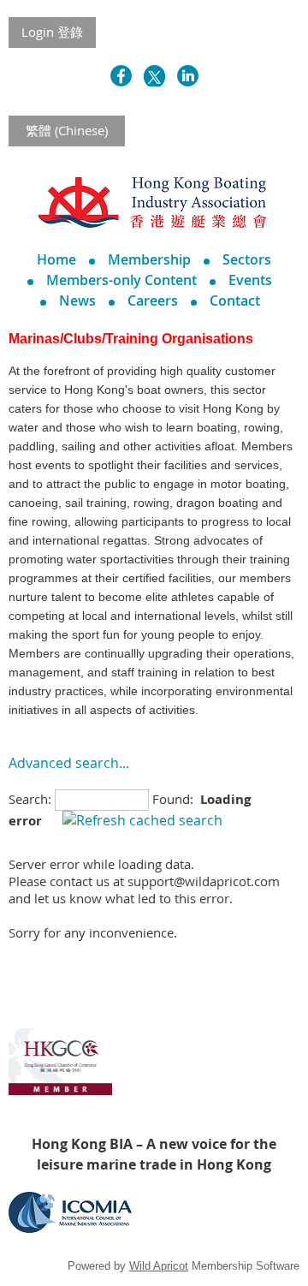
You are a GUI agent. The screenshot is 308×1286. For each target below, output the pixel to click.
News (77, 300)
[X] (154, 75)
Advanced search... (69, 762)
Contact (235, 300)
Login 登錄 (52, 31)
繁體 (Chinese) (67, 130)
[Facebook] (121, 75)
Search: (30, 798)
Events (250, 280)
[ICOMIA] (70, 1227)
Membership (149, 259)
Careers (152, 300)
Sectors (246, 259)
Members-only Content (121, 280)
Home (56, 259)
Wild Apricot (158, 1265)
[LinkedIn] (187, 75)
